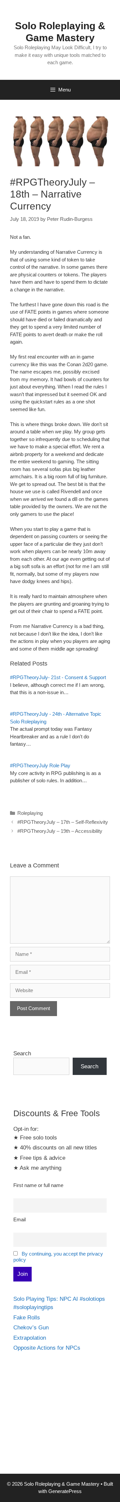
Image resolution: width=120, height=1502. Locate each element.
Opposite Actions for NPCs (46, 1348)
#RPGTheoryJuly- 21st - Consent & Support (58, 677)
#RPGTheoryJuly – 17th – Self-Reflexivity (62, 822)
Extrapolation (29, 1338)
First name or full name (38, 1185)
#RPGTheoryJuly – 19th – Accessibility (59, 831)
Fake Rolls (26, 1317)
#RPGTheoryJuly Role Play (40, 765)
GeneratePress (65, 1491)
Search (22, 1053)
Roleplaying (30, 813)
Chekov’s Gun (31, 1327)
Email (19, 1219)
